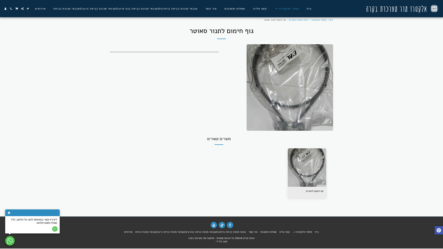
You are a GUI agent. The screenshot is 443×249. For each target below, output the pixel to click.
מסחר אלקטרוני (318, 20)
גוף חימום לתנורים (314, 191)
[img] (307, 167)
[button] (27, 8)
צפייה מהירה (307, 185)
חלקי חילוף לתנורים (298, 20)
